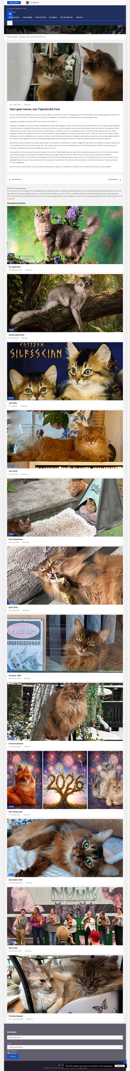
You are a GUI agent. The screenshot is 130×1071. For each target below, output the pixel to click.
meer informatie (108, 1066)
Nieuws (11, 261)
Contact (79, 17)
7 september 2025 (17, 1019)
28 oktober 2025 (16, 951)
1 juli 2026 (14, 406)
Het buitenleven (16, 539)
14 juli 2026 (14, 338)
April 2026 (13, 607)
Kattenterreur (16, 179)
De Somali (53, 17)
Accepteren (119, 1066)
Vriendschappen (16, 1016)
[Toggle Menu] (14, 12)
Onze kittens (40, 17)
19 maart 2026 (16, 678)
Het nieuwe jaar (15, 812)
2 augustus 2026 (16, 270)
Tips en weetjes (66, 17)
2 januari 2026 (15, 815)
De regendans (15, 267)
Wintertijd (13, 948)
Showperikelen (113, 179)
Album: (9, 1044)
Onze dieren (27, 17)
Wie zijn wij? (14, 17)
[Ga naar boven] (125, 1062)
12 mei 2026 (15, 542)
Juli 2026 (13, 403)
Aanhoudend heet (16, 335)
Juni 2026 (13, 471)
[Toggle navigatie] (9, 23)
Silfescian (27, 105)
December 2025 (16, 880)
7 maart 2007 (16, 105)
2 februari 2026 (16, 746)
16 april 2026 (15, 610)
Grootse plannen (16, 743)
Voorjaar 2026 (15, 675)
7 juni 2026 (14, 474)
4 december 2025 (16, 883)
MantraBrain (83, 1068)
